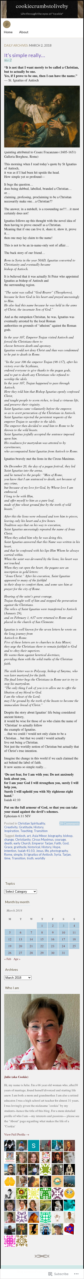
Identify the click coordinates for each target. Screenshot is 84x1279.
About (23, 32)
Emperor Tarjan (42, 843)
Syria (57, 854)
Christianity (23, 839)
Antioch (20, 836)
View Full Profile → (16, 1134)
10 (63, 932)
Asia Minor (39, 836)
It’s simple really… (24, 55)
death (8, 843)
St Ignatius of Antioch (38, 854)
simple (18, 854)
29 (42, 953)
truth (30, 858)
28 (31, 953)
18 (74, 939)
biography (55, 836)
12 (9, 939)
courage (60, 839)
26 (9, 953)
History (38, 827)
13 (20, 939)
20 (20, 946)
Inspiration (11, 831)
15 (42, 939)
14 (31, 939)
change (9, 839)
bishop (68, 836)
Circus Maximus (42, 839)
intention (10, 851)
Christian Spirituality (31, 823)
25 (74, 946)
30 (52, 953)
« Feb (7, 959)
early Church (22, 843)
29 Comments (69, 823)
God (66, 843)
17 (63, 939)
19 (9, 946)
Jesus (39, 851)
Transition (41, 831)
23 (52, 946)
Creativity (11, 827)
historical (34, 847)
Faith (57, 843)
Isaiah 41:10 (26, 851)
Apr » (17, 959)
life (47, 851)
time (7, 858)
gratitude (20, 847)
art (29, 836)
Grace (8, 847)
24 (63, 946)
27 (20, 953)
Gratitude (25, 827)
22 (42, 946)
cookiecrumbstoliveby (42, 6)
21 (31, 946)
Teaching (26, 831)
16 (52, 939)
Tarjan (66, 854)
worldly (40, 858)
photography (59, 851)
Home (8, 32)
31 (63, 953)
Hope (56, 847)
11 (74, 932)
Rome (8, 854)
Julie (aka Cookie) (16, 1076)
